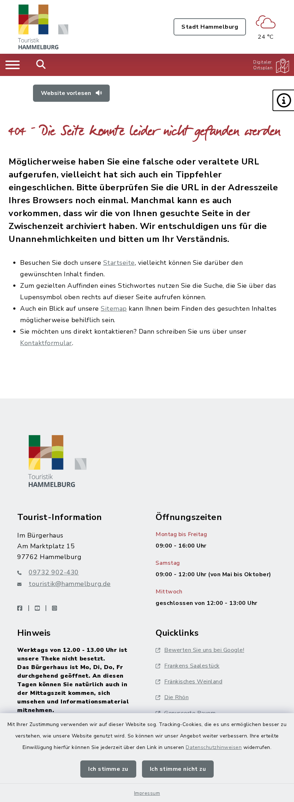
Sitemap (114, 308)
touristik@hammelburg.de (70, 583)
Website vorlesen (67, 93)
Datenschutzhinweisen (214, 747)
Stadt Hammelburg (209, 27)
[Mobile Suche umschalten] (41, 65)
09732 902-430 (54, 572)
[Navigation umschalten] (12, 65)
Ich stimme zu (108, 769)
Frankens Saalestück (192, 666)
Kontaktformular (46, 343)
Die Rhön (176, 697)
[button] (283, 100)
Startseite (119, 262)
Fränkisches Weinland (193, 682)
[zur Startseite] (43, 27)
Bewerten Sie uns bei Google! (204, 650)
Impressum (147, 793)
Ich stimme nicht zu (178, 769)
